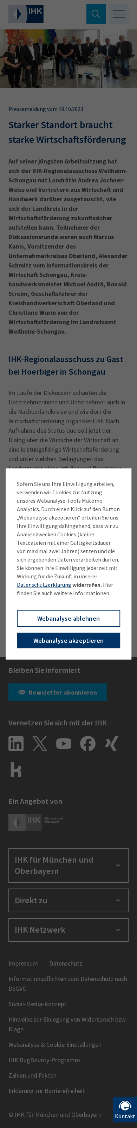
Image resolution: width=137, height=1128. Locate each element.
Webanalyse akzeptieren (68, 640)
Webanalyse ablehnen (68, 618)
